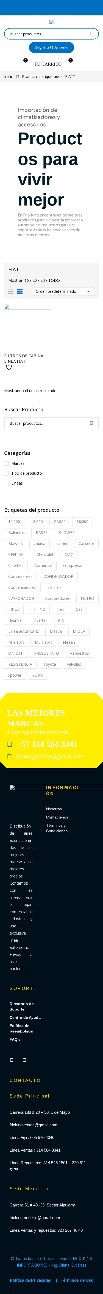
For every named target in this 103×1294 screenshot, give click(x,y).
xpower (14, 675)
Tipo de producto (26, 473)
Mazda (56, 631)
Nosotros (54, 809)
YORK (37, 675)
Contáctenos (57, 817)
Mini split (16, 642)
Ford (60, 609)
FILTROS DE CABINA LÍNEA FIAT (23, 358)
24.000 (60, 521)
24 (42, 280)
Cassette (86, 543)
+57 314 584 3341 (46, 744)
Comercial (43, 565)
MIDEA (79, 631)
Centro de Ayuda (25, 1017)
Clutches (15, 565)
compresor (73, 565)
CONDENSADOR (58, 576)
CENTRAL (17, 554)
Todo (54, 280)
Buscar (92, 34)
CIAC (69, 554)
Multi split (43, 642)
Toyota (49, 664)
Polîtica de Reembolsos (21, 1028)
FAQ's (15, 1039)
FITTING (37, 609)
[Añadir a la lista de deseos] (9, 369)
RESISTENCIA (20, 664)
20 (34, 280)
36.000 (82, 521)
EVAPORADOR (21, 598)
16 (26, 280)
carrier (62, 543)
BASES (42, 532)
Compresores (20, 576)
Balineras (16, 532)
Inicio (8, 76)
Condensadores (22, 587)
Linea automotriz (23, 631)
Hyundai (15, 620)
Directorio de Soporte (22, 1006)
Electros (54, 587)
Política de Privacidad (30, 1280)
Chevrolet (45, 554)
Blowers (15, 543)
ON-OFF (15, 653)
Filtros (13, 609)
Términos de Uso (77, 1280)
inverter (40, 620)
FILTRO (87, 598)
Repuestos (79, 653)
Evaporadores (57, 598)
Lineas (17, 483)
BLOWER (67, 532)
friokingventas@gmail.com (48, 756)
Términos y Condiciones (57, 828)
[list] (11, 291)
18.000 (37, 521)
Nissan (69, 642)
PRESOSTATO (46, 653)
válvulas (74, 664)
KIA (61, 620)
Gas (79, 609)
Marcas (17, 463)
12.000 (14, 521)
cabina (39, 543)
